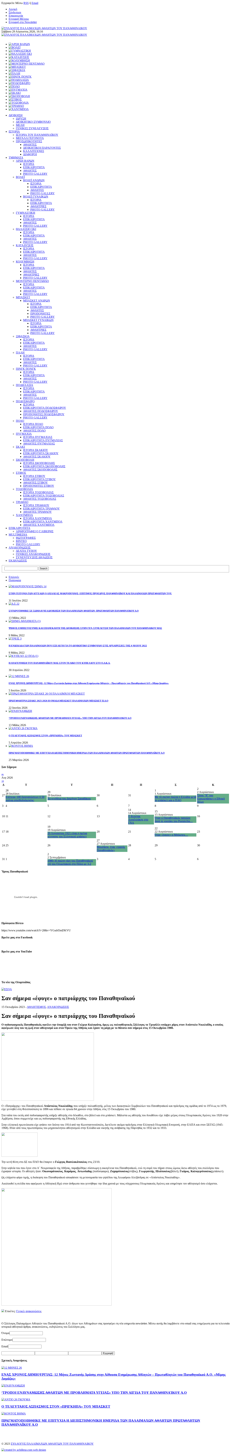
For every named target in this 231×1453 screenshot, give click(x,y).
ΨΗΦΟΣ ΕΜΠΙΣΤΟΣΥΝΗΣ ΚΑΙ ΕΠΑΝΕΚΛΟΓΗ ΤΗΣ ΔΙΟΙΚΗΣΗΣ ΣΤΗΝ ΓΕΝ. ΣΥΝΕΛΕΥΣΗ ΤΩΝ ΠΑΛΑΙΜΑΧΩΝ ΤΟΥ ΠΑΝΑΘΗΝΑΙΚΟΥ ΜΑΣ (85, 628)
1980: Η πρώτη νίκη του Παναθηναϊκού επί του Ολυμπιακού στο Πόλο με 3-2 (70, 862)
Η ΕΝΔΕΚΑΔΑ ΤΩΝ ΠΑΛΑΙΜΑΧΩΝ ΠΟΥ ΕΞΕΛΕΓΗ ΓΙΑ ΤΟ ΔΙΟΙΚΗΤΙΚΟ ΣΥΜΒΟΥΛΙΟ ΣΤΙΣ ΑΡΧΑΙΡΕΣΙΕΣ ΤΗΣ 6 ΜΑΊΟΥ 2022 (78, 645)
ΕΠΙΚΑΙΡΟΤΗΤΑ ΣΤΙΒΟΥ (39, 479)
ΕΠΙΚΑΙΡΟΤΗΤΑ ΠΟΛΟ (38, 427)
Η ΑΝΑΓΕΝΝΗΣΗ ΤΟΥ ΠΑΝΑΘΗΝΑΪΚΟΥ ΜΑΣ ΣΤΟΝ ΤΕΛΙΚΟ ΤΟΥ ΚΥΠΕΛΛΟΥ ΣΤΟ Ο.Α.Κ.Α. (59, 663)
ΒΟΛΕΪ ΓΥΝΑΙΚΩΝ (35, 196)
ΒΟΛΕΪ (20, 177)
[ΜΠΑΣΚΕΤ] (17, 66)
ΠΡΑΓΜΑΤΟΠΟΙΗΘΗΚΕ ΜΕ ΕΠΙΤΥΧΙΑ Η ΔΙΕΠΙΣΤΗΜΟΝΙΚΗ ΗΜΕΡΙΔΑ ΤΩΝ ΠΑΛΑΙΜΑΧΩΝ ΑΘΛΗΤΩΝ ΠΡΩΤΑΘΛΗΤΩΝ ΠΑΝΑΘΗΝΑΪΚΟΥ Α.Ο (87, 753)
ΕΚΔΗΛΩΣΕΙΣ (18, 560)
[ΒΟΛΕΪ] (14, 47)
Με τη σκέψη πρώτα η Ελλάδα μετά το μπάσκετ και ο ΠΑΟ (175, 798)
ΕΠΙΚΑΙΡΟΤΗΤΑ (34, 167)
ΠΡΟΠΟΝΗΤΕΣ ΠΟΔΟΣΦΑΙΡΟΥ (43, 414)
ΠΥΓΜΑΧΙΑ (24, 433)
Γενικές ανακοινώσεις (28, 1311)
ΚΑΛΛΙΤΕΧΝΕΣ (33, 151)
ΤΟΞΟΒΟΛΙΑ (24, 489)
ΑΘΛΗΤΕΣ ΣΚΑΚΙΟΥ (37, 456)
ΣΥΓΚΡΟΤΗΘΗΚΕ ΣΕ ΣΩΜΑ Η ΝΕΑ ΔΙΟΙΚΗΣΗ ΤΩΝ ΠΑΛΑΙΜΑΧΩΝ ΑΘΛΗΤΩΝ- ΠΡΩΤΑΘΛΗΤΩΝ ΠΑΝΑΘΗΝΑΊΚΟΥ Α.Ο (74, 610)
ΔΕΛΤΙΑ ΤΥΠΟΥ (26, 550)
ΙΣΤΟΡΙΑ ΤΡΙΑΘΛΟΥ (36, 505)
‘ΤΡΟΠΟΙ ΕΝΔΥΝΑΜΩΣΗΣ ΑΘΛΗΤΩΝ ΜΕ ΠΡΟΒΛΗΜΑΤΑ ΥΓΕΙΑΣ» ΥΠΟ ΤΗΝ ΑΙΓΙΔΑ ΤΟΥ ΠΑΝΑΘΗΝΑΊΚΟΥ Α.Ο (70, 718)
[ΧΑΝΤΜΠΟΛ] (19, 109)
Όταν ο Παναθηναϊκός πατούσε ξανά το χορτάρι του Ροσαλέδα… (174, 819)
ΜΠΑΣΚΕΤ (23, 297)
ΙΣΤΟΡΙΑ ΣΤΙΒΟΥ (34, 476)
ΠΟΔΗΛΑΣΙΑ (24, 385)
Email (35, 3)
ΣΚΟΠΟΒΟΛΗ (25, 459)
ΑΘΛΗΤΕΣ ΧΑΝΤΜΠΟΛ (39, 524)
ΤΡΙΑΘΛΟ (22, 502)
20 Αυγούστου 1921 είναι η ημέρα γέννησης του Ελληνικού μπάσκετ (67, 835)
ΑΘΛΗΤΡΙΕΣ (38, 206)
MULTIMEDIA (18, 534)
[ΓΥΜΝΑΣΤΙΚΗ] (20, 50)
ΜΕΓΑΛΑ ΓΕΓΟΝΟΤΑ (30, 138)
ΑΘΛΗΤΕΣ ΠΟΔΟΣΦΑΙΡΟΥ (40, 411)
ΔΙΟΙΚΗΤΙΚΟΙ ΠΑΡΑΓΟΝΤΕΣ (42, 147)
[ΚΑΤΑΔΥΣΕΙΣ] (19, 57)
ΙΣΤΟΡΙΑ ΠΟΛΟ (33, 424)
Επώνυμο (6, 1339)
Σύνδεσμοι (15, 12)
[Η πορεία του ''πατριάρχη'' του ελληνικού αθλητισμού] (56, 1304)
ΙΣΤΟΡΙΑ (14, 131)
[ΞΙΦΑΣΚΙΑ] (17, 70)
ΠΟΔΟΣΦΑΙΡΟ (25, 401)
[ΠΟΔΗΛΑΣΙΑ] (19, 79)
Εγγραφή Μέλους (19, 18)
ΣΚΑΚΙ (20, 446)
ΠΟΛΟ (20, 420)
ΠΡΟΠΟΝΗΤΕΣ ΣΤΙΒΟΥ (38, 485)
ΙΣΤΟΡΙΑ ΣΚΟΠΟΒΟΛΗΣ (39, 463)
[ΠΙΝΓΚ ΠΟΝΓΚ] (20, 76)
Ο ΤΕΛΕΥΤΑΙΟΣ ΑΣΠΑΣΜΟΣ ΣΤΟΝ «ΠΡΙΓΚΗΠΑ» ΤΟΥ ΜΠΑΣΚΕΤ (45, 735)
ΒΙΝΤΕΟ (21, 541)
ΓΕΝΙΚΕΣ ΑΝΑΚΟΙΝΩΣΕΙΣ (33, 554)
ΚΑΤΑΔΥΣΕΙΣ (24, 245)
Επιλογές (14, 577)
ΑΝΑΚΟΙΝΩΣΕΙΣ (19, 547)
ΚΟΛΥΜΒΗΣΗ (25, 261)
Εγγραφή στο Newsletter (23, 22)
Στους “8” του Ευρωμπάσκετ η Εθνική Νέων (211, 798)
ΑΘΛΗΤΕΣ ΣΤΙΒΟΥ (35, 482)
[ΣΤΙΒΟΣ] (15, 99)
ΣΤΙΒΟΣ (21, 472)
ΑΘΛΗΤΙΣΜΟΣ (36, 1006)
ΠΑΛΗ (20, 352)
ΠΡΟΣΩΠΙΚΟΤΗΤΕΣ (29, 141)
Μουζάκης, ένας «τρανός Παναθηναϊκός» (111, 848)
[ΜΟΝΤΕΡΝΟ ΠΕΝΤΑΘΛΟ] (27, 63)
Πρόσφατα (15, 580)
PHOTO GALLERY (35, 173)
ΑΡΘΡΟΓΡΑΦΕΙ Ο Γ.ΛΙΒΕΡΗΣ (34, 531)
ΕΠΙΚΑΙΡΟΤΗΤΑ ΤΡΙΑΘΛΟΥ (41, 508)
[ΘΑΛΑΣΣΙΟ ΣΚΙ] (20, 53)
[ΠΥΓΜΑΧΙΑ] (18, 89)
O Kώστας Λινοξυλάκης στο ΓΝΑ (138, 819)
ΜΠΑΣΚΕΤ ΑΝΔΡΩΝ (36, 300)
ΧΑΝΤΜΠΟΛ (24, 515)
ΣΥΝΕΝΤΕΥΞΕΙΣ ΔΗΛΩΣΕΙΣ (34, 557)
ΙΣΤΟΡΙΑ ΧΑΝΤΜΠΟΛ (37, 518)
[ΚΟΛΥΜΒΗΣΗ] (19, 60)
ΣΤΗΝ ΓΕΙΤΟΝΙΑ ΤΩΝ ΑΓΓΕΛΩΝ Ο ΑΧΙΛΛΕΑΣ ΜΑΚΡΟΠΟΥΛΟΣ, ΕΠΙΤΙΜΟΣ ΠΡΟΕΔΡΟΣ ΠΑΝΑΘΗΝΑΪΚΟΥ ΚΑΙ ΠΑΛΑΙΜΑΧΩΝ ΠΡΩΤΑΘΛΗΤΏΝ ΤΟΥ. (90, 593)
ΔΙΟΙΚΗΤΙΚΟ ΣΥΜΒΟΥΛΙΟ (33, 121)
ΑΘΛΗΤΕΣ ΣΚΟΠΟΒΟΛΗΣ (40, 469)
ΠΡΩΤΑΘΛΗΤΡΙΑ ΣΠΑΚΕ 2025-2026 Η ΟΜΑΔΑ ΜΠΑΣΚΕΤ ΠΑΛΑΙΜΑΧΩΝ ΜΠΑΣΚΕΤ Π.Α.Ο (58, 700)
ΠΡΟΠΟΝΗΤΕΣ (40, 313)
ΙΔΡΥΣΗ (21, 118)
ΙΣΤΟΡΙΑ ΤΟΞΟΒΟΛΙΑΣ (38, 492)
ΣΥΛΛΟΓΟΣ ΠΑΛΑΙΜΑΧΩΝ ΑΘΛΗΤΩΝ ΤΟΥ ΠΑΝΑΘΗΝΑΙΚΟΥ (52, 1443)
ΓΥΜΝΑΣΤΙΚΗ (25, 212)
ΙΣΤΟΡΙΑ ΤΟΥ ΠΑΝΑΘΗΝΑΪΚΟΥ (37, 134)
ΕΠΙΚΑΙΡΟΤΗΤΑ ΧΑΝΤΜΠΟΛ (42, 521)
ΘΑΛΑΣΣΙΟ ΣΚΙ (26, 229)
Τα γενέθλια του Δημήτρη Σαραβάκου (69, 798)
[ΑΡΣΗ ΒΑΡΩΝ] (19, 44)
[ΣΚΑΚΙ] (15, 92)
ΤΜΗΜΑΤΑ (16, 157)
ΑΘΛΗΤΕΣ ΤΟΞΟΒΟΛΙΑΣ (39, 498)
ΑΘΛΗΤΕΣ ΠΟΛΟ (34, 430)
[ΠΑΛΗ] (14, 73)
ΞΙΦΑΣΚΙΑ (23, 336)
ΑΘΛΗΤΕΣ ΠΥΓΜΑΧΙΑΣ (39, 443)
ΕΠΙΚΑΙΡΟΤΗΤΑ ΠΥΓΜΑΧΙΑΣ (43, 440)
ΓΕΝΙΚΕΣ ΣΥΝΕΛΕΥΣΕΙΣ (32, 128)
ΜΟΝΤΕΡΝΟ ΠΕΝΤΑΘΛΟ (32, 281)
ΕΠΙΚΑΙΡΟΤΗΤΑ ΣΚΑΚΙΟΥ (40, 453)
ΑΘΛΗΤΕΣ (30, 144)
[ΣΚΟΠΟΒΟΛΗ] (19, 96)
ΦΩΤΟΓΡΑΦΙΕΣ (26, 537)
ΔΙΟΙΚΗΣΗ (16, 115)
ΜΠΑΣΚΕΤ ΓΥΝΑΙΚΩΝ (38, 320)
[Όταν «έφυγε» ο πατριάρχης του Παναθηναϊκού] (47, 1099)
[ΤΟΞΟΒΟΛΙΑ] (19, 102)
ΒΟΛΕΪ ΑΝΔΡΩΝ (34, 180)
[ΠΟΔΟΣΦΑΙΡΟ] (19, 83)
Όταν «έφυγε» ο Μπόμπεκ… (171, 834)
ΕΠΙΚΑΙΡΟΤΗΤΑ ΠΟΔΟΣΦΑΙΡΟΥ (44, 407)
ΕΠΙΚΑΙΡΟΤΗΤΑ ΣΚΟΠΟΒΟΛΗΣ (44, 466)
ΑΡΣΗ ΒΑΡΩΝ (25, 160)
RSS (26, 3)
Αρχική (13, 9)
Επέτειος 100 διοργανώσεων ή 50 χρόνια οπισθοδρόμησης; (25, 798)
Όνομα (5, 1333)
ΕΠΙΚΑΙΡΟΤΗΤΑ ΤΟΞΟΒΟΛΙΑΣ (43, 495)
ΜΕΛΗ (20, 125)
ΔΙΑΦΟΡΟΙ (30, 154)
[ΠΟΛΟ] (14, 86)
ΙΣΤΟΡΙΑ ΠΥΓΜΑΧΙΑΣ (37, 437)
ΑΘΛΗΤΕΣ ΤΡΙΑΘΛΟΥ (37, 511)
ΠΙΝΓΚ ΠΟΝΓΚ (26, 368)
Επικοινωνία (16, 15)
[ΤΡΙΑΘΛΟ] (16, 105)
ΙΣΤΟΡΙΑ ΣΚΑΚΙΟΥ (35, 450)
